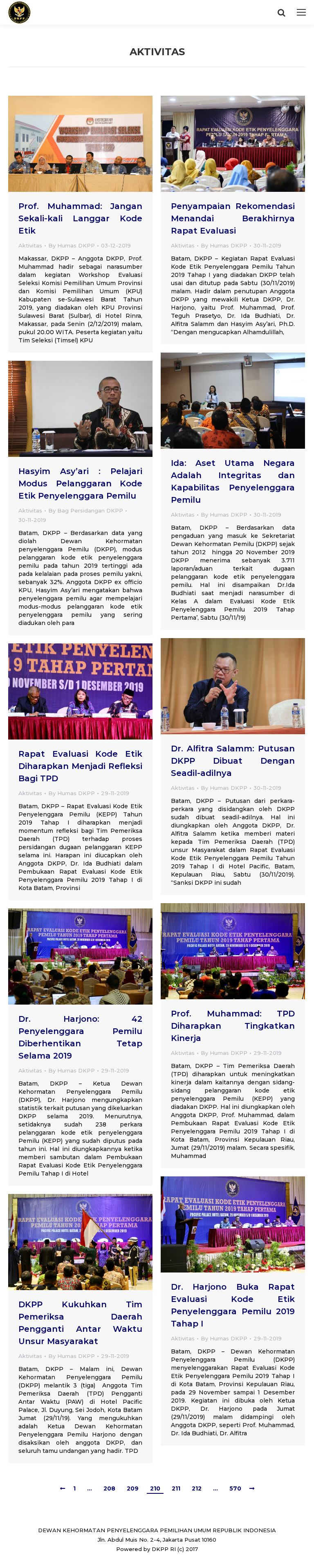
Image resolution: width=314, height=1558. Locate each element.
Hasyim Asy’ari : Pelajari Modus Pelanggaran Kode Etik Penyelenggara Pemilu (80, 483)
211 (176, 1488)
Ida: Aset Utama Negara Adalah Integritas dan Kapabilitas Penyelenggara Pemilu (233, 481)
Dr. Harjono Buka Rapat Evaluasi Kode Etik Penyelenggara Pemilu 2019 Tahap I (233, 1305)
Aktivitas (30, 245)
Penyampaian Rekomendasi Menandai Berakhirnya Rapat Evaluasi (233, 218)
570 (235, 1488)
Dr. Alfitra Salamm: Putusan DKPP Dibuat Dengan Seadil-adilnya (233, 761)
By (71, 245)
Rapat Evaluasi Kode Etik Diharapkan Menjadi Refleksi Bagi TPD (80, 766)
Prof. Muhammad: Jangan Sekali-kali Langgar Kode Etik (80, 218)
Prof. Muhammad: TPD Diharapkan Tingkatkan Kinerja (233, 1026)
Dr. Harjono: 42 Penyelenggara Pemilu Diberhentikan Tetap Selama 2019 (80, 1037)
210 (155, 1488)
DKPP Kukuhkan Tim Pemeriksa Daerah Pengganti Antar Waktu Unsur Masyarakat (80, 1322)
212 (197, 1488)
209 (133, 1488)
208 (109, 1488)
